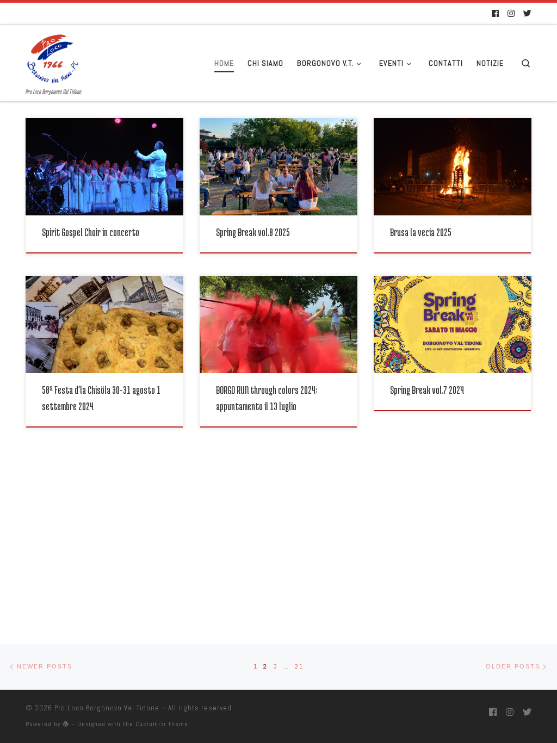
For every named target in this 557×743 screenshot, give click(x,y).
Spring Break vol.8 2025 (253, 232)
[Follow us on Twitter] (527, 13)
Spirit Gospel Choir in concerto (90, 232)
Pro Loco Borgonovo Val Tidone (106, 708)
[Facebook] (495, 13)
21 (299, 666)
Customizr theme (161, 724)
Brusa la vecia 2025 (420, 232)
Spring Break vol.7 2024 (427, 389)
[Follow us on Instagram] (511, 13)
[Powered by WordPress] (66, 724)
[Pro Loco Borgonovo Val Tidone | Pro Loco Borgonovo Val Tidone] (53, 56)
